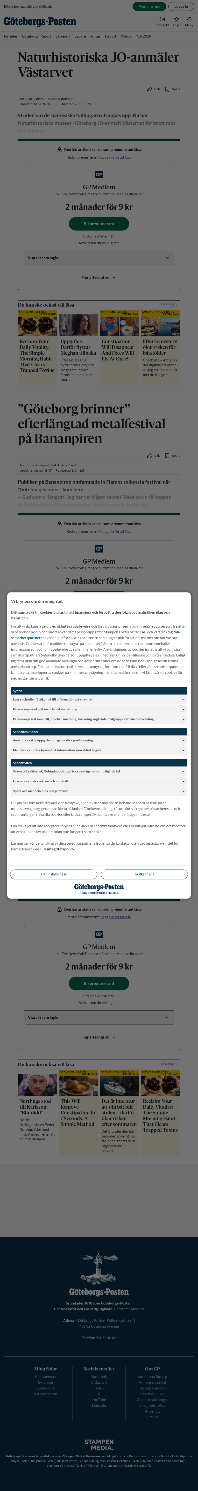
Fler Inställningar (53, 874)
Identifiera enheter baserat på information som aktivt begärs (57, 750)
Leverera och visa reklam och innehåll (40, 781)
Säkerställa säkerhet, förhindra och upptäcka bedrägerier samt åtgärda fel (66, 771)
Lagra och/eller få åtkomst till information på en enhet (52, 699)
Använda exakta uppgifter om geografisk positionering (53, 740)
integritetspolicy (60, 849)
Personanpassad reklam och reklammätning (45, 709)
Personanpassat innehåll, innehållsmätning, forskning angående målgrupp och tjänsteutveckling (83, 719)
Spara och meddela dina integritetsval (40, 791)
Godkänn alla (144, 874)
